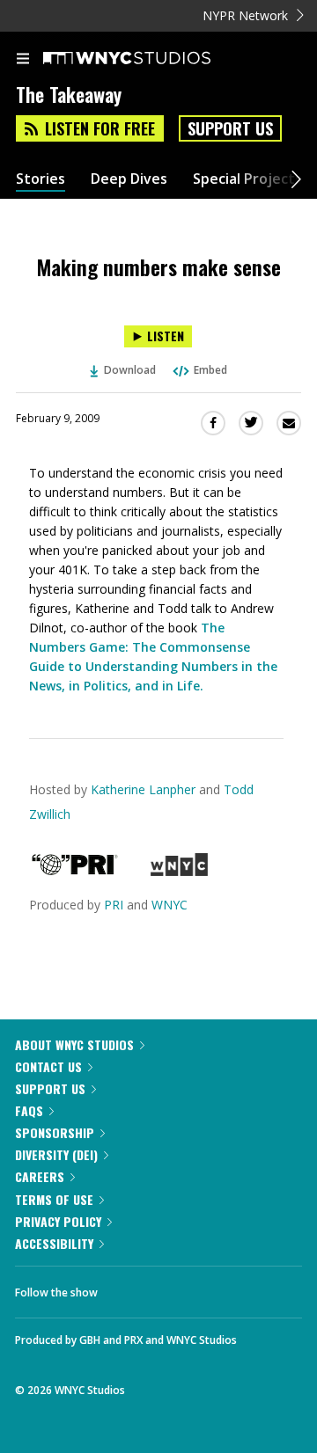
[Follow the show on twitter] (177, 1287)
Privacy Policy (58, 1221)
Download (130, 369)
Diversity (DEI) (56, 1154)
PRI (113, 904)
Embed (210, 369)
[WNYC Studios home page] (148, 59)
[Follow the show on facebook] (128, 1287)
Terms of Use (54, 1199)
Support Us (230, 128)
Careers (39, 1176)
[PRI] (75, 871)
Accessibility (54, 1243)
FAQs (29, 1110)
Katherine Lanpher (143, 789)
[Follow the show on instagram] (224, 1287)
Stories (40, 179)
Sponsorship (54, 1132)
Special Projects (247, 179)
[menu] (23, 60)
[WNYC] (179, 871)
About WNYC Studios (74, 1044)
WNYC (169, 904)
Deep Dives (129, 179)
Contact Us (48, 1066)
